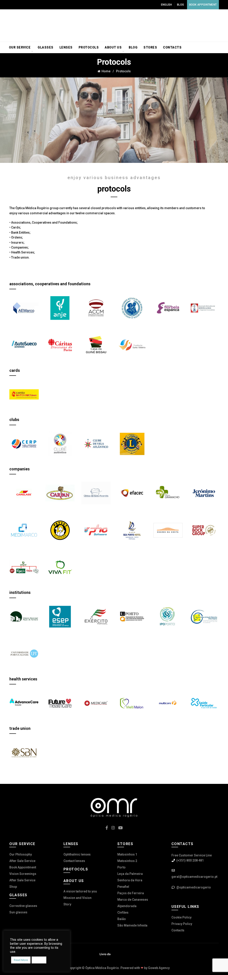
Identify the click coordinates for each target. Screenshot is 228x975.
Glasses (45, 47)
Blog (180, 4)
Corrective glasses (23, 906)
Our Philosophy (20, 854)
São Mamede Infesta (132, 925)
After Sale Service (22, 861)
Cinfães (122, 912)
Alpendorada (126, 906)
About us (113, 47)
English (166, 4)
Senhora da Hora (129, 880)
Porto (121, 867)
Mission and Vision (77, 898)
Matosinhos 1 (127, 854)
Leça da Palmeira (130, 874)
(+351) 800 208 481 (190, 860)
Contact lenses (74, 861)
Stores (150, 47)
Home (106, 71)
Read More (21, 960)
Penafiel (123, 886)
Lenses (66, 47)
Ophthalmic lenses (77, 854)
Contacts (172, 47)
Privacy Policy (181, 924)
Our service (20, 47)
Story (67, 904)
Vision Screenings (22, 874)
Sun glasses (18, 912)
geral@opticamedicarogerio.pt (194, 876)
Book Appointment (203, 4)
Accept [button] (39, 960)
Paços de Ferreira (130, 893)
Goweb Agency (159, 968)
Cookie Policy (181, 917)
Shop (13, 886)
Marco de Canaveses (132, 899)
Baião (121, 919)
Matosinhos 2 (127, 861)
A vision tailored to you (80, 891)
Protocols (89, 47)
